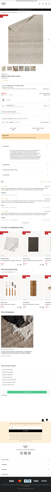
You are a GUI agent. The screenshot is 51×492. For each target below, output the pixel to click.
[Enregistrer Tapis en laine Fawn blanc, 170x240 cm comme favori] (48, 392)
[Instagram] (25, 453)
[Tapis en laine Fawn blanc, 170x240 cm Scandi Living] (25, 39)
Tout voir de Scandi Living (7, 272)
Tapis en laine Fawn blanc (22, 12)
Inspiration (4, 469)
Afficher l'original (13, 195)
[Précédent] (2, 39)
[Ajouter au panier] (20, 264)
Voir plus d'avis (25, 222)
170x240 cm (4, 395)
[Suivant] (48, 39)
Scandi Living (46, 88)
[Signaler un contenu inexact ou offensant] (49, 195)
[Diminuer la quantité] (2, 392)
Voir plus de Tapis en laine (8, 384)
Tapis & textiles (4, 12)
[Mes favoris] (42, 3)
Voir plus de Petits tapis (7, 377)
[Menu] (49, 3)
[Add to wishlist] (18, 265)
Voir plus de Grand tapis (7, 369)
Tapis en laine (13, 12)
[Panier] (46, 3)
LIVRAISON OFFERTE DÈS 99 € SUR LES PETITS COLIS (26, 0)
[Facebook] (22, 453)
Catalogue (4, 464)
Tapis (9, 12)
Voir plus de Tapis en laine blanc (9, 379)
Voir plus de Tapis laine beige (8, 382)
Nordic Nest (5, 474)
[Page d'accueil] (3, 4)
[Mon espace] (39, 3)
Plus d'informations (45, 122)
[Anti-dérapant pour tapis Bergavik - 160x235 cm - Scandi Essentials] (3, 106)
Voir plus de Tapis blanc (7, 374)
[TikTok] (29, 453)
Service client (5, 459)
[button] (4, 80)
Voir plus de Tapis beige (7, 372)
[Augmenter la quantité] (6, 392)
